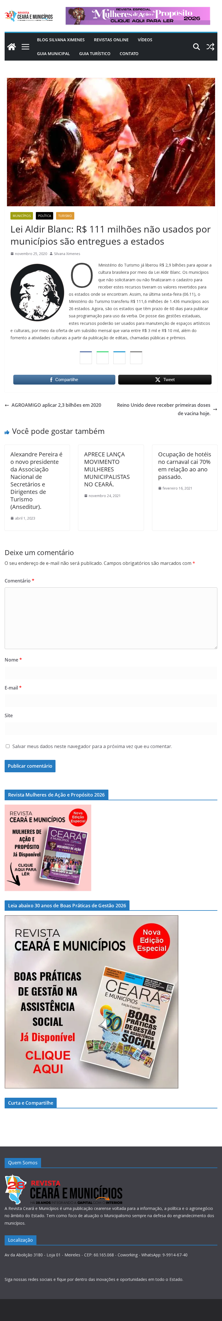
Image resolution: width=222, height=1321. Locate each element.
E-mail (13, 688)
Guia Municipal (53, 53)
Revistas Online (111, 39)
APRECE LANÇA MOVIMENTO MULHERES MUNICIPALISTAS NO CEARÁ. (107, 469)
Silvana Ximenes (67, 253)
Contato (129, 53)
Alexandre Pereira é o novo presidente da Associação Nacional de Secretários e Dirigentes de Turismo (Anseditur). (36, 480)
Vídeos (145, 39)
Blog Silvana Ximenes (61, 39)
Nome (13, 660)
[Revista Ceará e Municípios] (11, 47)
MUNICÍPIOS (22, 216)
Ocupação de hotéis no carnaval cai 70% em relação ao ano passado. (184, 465)
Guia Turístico (94, 53)
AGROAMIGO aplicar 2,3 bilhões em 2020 (56, 405)
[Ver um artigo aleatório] (210, 47)
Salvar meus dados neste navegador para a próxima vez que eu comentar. (92, 746)
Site (9, 715)
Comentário (19, 581)
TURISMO (65, 216)
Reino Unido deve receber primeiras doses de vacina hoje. (163, 409)
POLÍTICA (44, 216)
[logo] (63, 1177)
